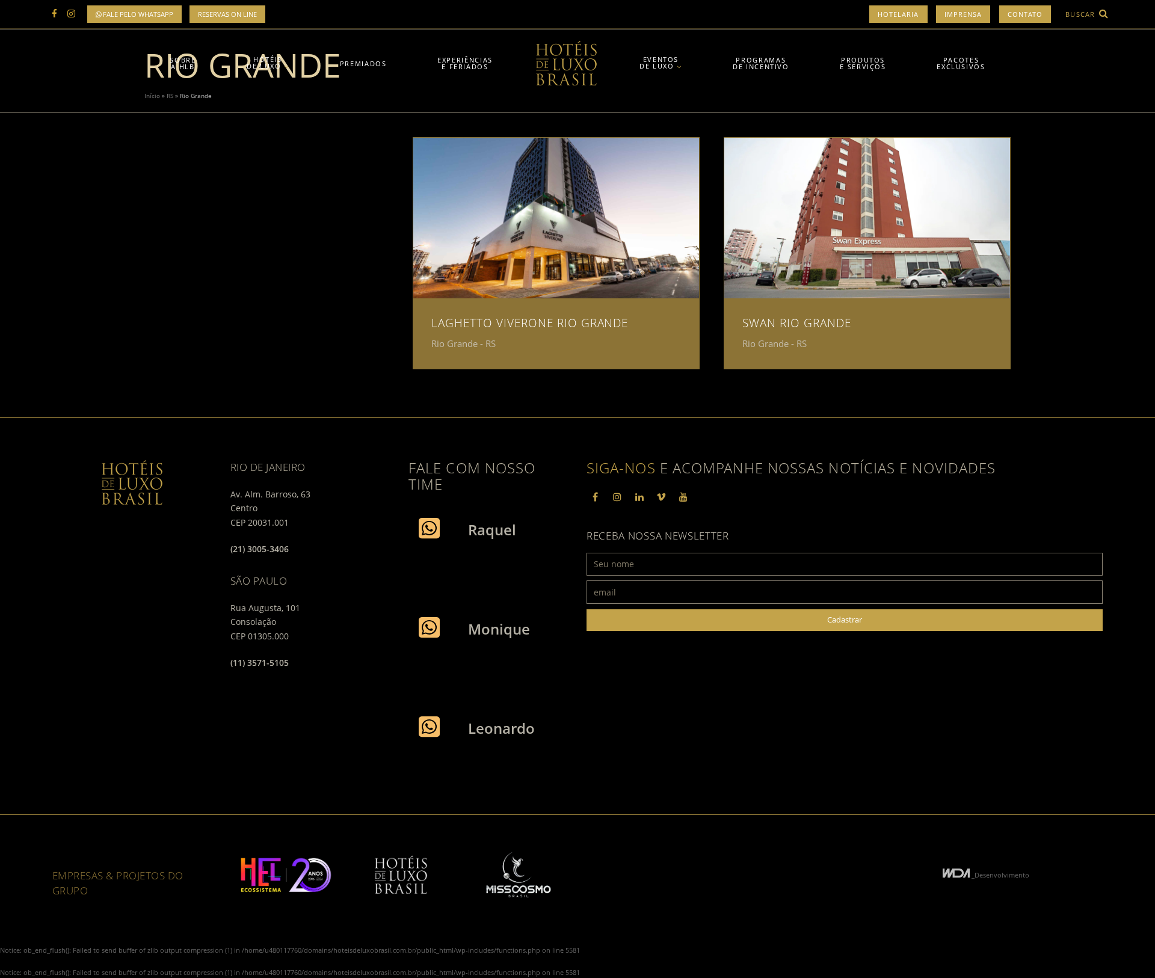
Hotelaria (898, 14)
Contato (1025, 14)
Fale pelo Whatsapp (137, 14)
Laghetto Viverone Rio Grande (529, 323)
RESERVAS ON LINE (227, 14)
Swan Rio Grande (796, 323)
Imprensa (963, 14)
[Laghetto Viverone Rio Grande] (556, 218)
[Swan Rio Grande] (867, 218)
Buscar (1081, 14)
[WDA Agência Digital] (957, 874)
